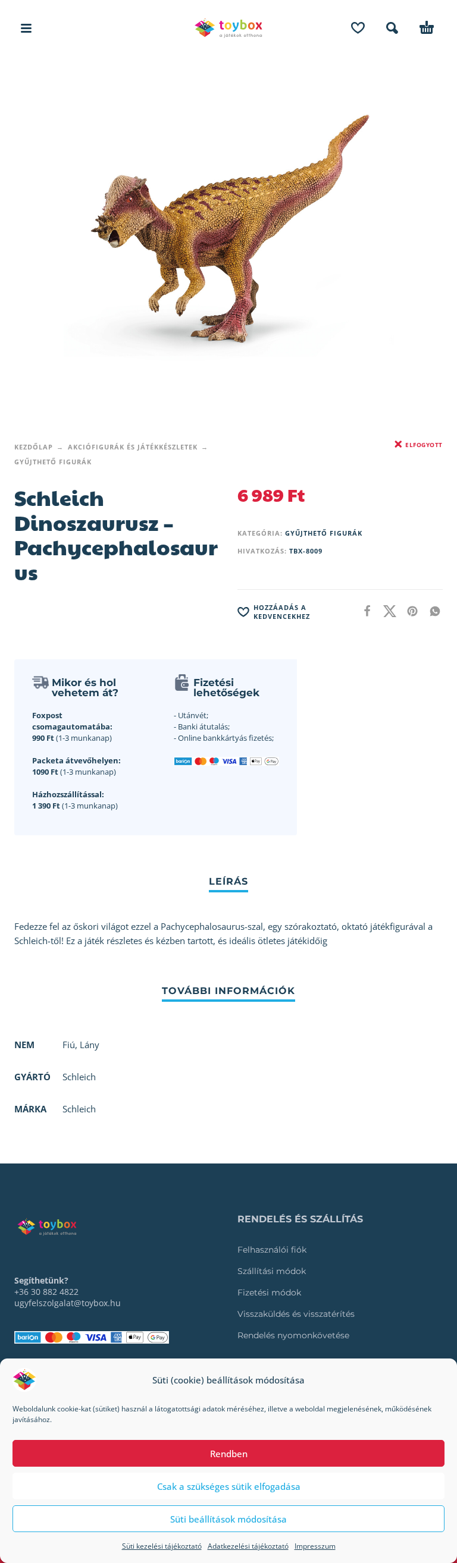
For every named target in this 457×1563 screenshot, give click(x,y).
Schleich (79, 1109)
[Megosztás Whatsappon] (431, 610)
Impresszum (315, 1546)
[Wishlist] (358, 28)
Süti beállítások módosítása (228, 1519)
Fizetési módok (269, 1292)
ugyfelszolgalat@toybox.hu (67, 1303)
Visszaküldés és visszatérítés (296, 1314)
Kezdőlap (33, 446)
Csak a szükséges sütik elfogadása (229, 1486)
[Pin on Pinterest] (408, 610)
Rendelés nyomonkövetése (293, 1335)
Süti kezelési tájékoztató (162, 1546)
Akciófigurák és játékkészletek (133, 446)
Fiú (68, 1045)
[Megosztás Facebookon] (363, 610)
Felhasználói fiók (271, 1249)
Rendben (229, 1454)
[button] (26, 28)
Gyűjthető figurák (53, 461)
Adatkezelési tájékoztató (248, 1546)
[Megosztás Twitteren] (386, 610)
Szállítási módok (271, 1271)
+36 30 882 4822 (46, 1291)
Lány (89, 1045)
